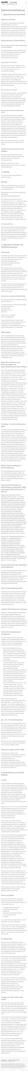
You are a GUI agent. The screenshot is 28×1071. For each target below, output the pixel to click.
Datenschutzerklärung (13, 1060)
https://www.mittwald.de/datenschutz (10, 196)
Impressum (3, 1060)
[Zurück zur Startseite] (9, 3)
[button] (26, 3)
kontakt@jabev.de (9, 317)
